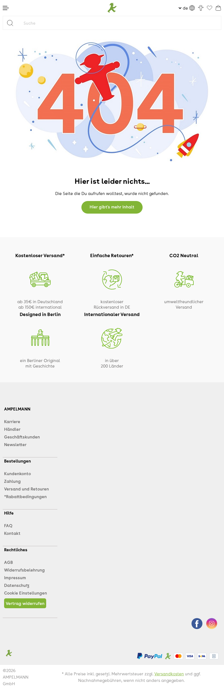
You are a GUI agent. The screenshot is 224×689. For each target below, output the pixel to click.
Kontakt (12, 533)
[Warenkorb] (218, 8)
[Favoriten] (209, 8)
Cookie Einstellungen (25, 593)
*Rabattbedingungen (25, 496)
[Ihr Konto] (200, 8)
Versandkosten (169, 673)
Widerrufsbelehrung (24, 570)
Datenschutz (16, 585)
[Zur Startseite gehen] (112, 8)
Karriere (12, 421)
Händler (12, 429)
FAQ (8, 525)
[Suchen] (12, 23)
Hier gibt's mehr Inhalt (112, 206)
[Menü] (6, 8)
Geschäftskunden (22, 437)
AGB (8, 562)
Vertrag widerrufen (25, 603)
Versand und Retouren (26, 489)
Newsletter (15, 444)
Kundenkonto (17, 473)
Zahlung (12, 481)
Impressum (15, 577)
